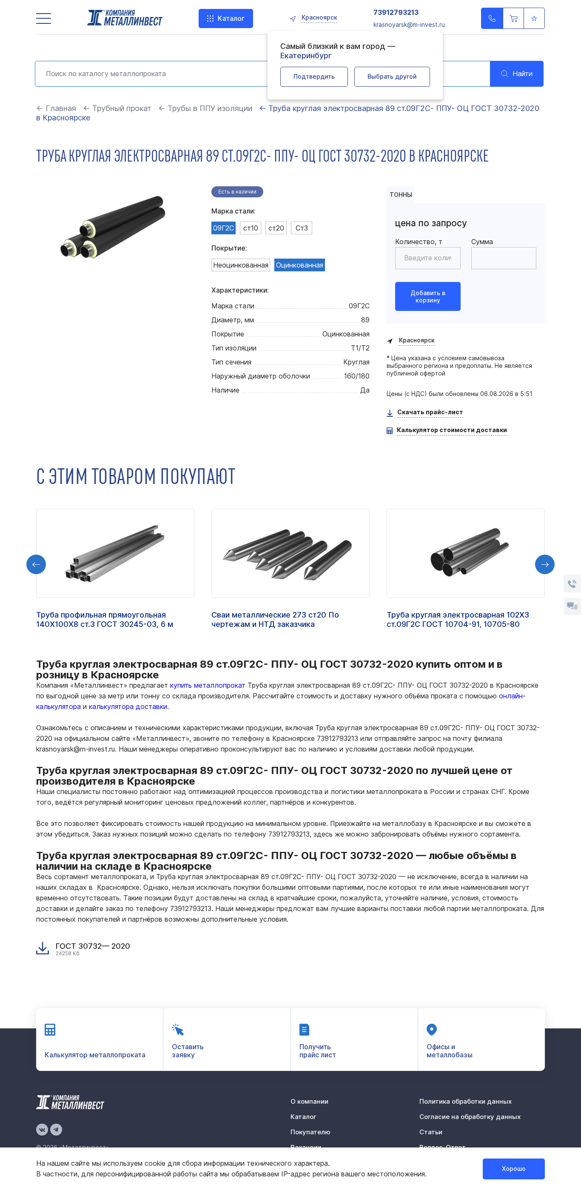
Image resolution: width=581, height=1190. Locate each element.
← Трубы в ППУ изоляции (205, 108)
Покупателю (310, 1132)
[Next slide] (545, 564)
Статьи (430, 1132)
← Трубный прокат (117, 108)
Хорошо (514, 1168)
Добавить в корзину (427, 296)
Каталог (231, 18)
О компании (309, 1101)
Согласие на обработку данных (470, 1117)
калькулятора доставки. (129, 706)
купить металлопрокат (207, 685)
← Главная (56, 108)
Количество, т (418, 241)
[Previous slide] (36, 564)
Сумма (482, 241)
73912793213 (396, 13)
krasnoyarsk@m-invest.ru (409, 24)
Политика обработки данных (465, 1101)
